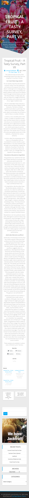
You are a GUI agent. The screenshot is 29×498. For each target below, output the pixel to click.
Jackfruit (14, 456)
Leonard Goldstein (11, 70)
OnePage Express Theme (19, 496)
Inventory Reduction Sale (14, 459)
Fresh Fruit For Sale (14, 462)
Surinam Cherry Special (14, 453)
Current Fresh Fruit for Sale (14, 450)
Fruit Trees (14, 72)
